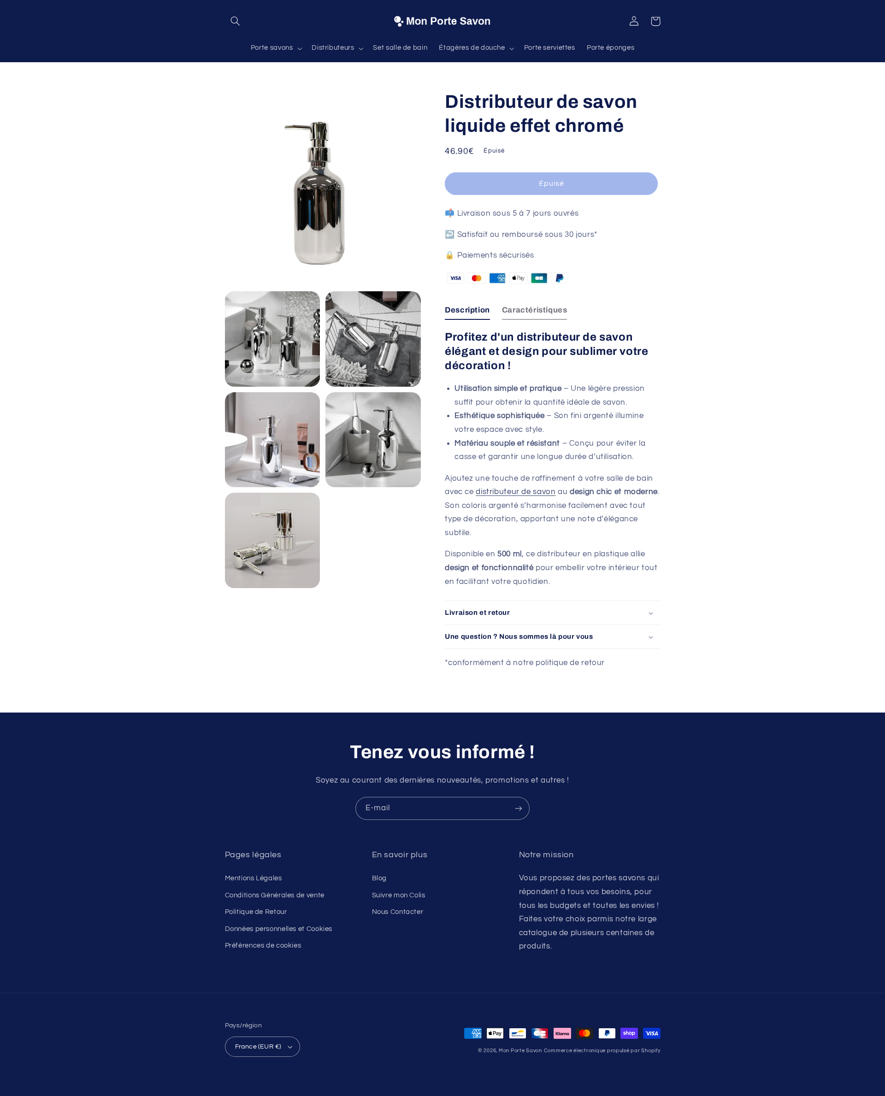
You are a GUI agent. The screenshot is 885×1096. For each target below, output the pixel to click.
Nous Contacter (398, 911)
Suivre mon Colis (398, 895)
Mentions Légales (253, 878)
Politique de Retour (256, 911)
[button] (235, 21)
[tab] (467, 312)
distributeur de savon (515, 492)
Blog (379, 878)
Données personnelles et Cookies (279, 928)
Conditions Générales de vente (274, 895)
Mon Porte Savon (520, 1050)
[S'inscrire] (518, 808)
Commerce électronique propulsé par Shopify (602, 1050)
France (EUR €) (258, 1046)
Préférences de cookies (263, 945)
